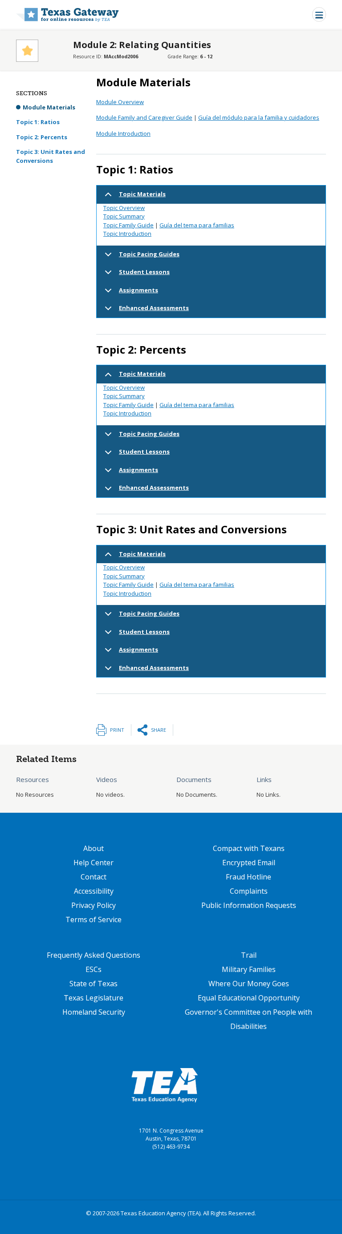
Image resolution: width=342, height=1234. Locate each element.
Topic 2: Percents (41, 137)
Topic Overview (124, 208)
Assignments (138, 290)
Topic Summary (124, 216)
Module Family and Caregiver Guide (144, 117)
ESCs (94, 969)
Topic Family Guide (128, 225)
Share (158, 729)
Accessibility (94, 891)
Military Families (249, 969)
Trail (248, 955)
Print (117, 729)
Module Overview (120, 102)
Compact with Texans (249, 848)
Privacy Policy (93, 905)
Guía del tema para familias (196, 225)
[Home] (67, 14)
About (93, 848)
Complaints (249, 891)
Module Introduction (123, 133)
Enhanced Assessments (154, 308)
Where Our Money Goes (248, 983)
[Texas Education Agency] (164, 1085)
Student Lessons (144, 272)
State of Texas (93, 983)
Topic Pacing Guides (149, 254)
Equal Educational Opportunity (249, 998)
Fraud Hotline (248, 877)
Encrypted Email (248, 862)
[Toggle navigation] (319, 14)
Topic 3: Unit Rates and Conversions (50, 156)
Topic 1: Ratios (38, 122)
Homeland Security (93, 1012)
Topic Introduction (127, 234)
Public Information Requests (248, 905)
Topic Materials (142, 194)
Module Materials (49, 107)
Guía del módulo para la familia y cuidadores (258, 117)
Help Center (93, 862)
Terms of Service (93, 919)
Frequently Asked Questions (93, 955)
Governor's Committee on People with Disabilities (248, 1019)
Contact (93, 877)
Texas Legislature (93, 998)
